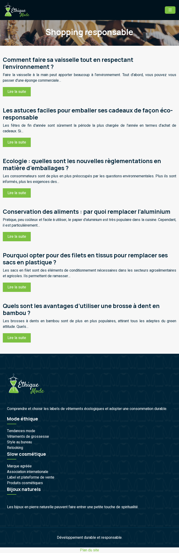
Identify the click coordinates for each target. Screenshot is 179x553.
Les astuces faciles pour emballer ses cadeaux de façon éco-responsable (88, 113)
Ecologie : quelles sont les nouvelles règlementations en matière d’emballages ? (82, 164)
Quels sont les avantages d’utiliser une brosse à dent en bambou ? (81, 309)
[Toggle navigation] (170, 10)
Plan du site (89, 550)
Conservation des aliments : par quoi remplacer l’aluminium (86, 211)
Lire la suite (16, 91)
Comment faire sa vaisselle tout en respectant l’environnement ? (68, 63)
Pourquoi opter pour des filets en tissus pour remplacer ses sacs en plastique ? (85, 258)
